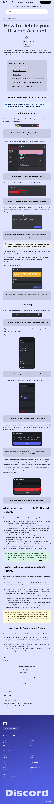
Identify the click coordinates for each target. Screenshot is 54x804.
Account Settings (23, 6)
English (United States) (11, 728)
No (30, 669)
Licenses (32, 769)
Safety (4, 760)
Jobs (31, 745)
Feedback (20, 2)
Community (6, 769)
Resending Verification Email (14, 644)
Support (5, 757)
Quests (4, 774)
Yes (23, 669)
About (31, 742)
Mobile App (17, 75)
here (43, 246)
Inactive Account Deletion (10, 700)
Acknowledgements (35, 767)
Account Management (35, 6)
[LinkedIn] (7, 660)
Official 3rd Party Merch (9, 776)
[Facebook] (3, 660)
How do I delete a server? (10, 695)
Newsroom (32, 750)
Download (5, 742)
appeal (7, 607)
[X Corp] (5, 660)
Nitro (4, 745)
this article (18, 244)
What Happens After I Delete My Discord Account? (28, 78)
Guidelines (32, 764)
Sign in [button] (45, 2)
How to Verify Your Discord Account (23, 86)
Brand (31, 747)
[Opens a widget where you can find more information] (49, 801)
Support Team (30, 593)
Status (4, 747)
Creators (5, 767)
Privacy (31, 760)
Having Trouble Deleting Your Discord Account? (27, 82)
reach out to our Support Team (41, 585)
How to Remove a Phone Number (16, 648)
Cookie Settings (34, 762)
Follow (27, 44)
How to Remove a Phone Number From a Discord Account (18, 703)
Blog (4, 762)
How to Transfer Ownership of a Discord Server (15, 705)
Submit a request (29, 2)
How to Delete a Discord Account (22, 67)
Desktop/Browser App (20, 71)
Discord (15, 6)
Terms (31, 757)
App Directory (6, 750)
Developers (6, 772)
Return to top (27, 683)
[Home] (8, 2)
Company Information (35, 772)
